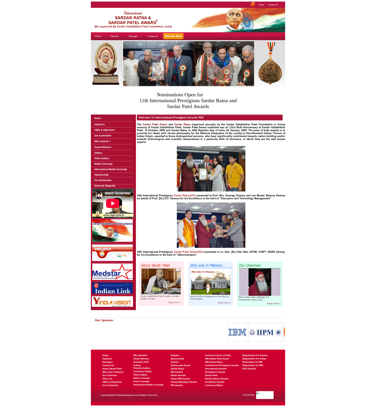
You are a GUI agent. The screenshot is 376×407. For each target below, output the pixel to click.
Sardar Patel (211, 375)
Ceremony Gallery (142, 371)
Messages (133, 36)
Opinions (114, 36)
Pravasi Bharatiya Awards (184, 382)
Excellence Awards (214, 382)
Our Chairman (109, 375)
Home (261, 4)
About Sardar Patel (112, 368)
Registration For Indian (254, 358)
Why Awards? (140, 355)
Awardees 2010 (141, 362)
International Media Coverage (110, 169)
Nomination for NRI (252, 362)
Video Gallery (101, 158)
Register (175, 355)
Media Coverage (103, 163)
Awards (175, 362)
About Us (99, 124)
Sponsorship (101, 174)
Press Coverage (141, 381)
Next (251, 67)
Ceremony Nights (214, 385)
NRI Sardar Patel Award (217, 358)
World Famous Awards (217, 378)
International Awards (216, 368)
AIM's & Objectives (112, 382)
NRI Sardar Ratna (214, 362)
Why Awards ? (102, 141)
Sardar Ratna (177, 368)
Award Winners (102, 147)
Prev (124, 67)
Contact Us (273, 4)
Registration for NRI (252, 365)
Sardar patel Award (180, 365)
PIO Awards (177, 385)
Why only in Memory (112, 372)
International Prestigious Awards (222, 365)
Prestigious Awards (215, 372)
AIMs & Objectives (104, 130)
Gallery (98, 153)
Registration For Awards (255, 355)
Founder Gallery (141, 368)
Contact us (153, 36)
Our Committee (102, 135)
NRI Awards (177, 372)
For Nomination (102, 180)
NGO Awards (249, 368)
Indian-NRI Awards (180, 378)
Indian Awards (178, 375)
